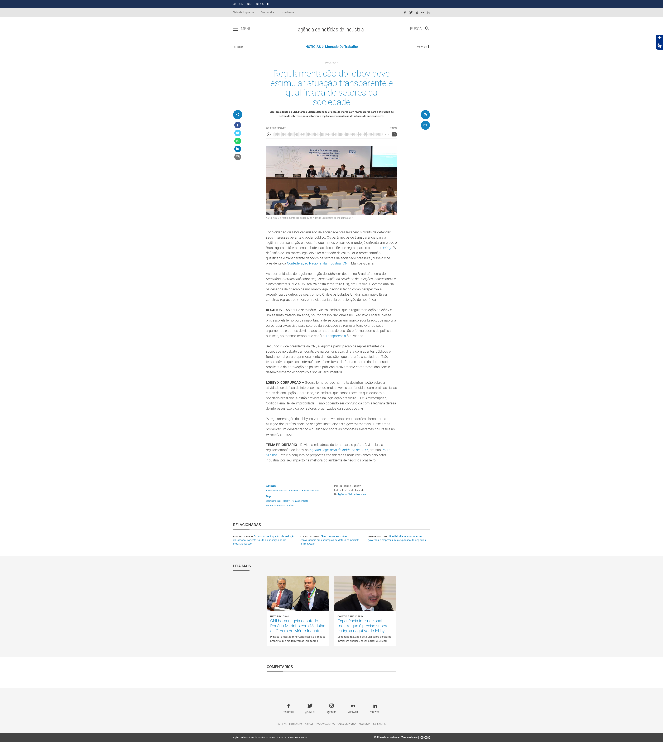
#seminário (271, 500)
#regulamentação (299, 500)
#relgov (291, 505)
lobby (387, 247)
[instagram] (417, 12)
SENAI (260, 4)
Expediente (287, 12)
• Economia (294, 490)
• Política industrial (311, 490)
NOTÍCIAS (313, 46)
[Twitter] (237, 133)
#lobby (286, 500)
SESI (250, 4)
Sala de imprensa (347, 723)
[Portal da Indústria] (234, 4)
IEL (269, 4)
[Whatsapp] (237, 141)
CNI (241, 4)
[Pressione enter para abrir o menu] (235, 28)
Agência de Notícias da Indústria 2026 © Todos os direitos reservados (270, 737)
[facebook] (405, 12)
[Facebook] (237, 125)
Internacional (379, 536)
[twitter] (411, 12)
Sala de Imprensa (243, 12)
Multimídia (267, 12)
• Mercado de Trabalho (276, 490)
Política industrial (351, 616)
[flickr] (422, 12)
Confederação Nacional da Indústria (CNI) (318, 263)
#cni (279, 500)
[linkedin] (428, 12)
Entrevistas (295, 723)
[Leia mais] (298, 593)
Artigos (309, 723)
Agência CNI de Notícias (352, 494)
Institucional (244, 536)
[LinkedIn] (237, 149)
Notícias (282, 723)
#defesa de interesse (275, 505)
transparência (335, 335)
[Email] (237, 157)
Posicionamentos (325, 723)
